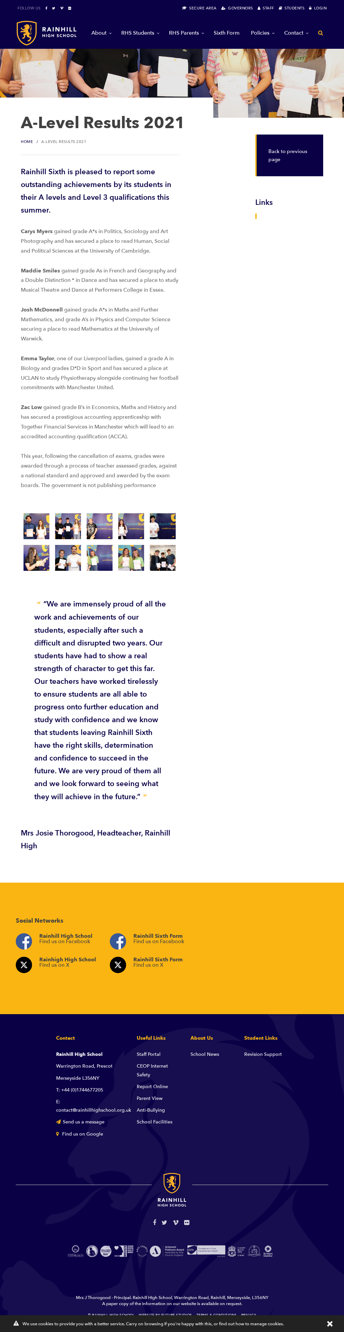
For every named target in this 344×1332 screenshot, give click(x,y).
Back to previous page (287, 155)
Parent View (150, 1098)
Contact (293, 33)
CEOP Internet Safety (152, 1070)
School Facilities (154, 1122)
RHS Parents (184, 33)
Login (319, 8)
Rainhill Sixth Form (158, 938)
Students (293, 8)
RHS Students (137, 33)
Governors (239, 8)
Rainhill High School (65, 938)
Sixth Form (227, 33)
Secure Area (202, 8)
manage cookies (266, 1324)
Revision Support (263, 1054)
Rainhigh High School (67, 962)
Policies (260, 33)
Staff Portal (149, 1054)
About (98, 33)
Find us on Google (82, 1134)
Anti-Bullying (151, 1110)
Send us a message (83, 1122)
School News (204, 1054)
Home (27, 141)
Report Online (152, 1086)
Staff (267, 8)
